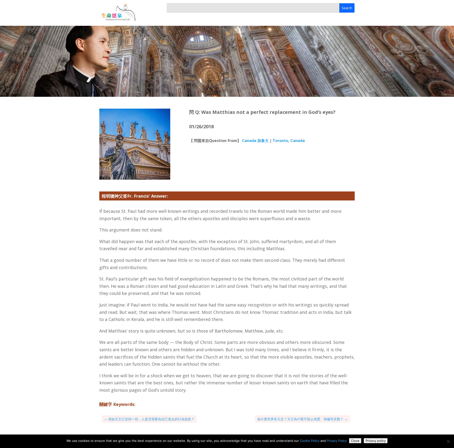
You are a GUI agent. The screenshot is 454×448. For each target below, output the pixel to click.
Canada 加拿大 (255, 140)
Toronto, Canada (289, 140)
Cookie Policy (309, 441)
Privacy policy (376, 441)
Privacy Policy (337, 441)
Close (355, 441)
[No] (448, 441)
